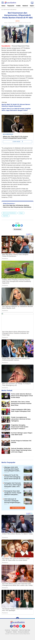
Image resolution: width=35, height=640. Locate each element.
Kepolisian (5, 215)
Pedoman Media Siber (24, 630)
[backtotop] (17, 618)
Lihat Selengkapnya (17, 507)
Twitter (21, 628)
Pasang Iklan (14, 630)
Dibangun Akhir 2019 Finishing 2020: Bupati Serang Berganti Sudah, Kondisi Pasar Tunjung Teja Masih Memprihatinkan (13, 469)
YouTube (24, 628)
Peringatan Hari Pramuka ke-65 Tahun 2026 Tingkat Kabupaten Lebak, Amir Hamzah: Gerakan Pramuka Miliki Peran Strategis (13, 484)
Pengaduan (9, 632)
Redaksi (15, 632)
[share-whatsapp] (19, 225)
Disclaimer (7, 630)
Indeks (18, 5)
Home (3, 5)
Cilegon (21, 213)
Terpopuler (10, 5)
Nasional (25, 5)
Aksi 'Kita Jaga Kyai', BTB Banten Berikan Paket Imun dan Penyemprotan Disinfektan (17, 206)
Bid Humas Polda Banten (9, 213)
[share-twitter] (16, 225)
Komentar (18, 229)
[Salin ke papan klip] (21, 225)
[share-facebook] (13, 225)
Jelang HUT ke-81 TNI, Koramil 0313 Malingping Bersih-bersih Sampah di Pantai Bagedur (12, 476)
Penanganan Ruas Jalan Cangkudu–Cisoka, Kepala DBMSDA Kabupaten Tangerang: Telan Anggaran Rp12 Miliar (13, 492)
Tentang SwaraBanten (23, 632)
